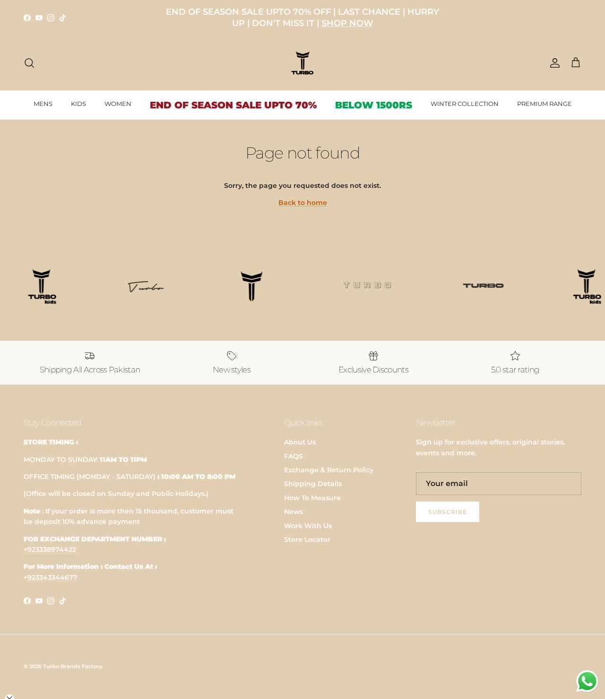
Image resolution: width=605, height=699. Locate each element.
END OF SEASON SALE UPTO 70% (233, 105)
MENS (43, 103)
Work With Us (308, 526)
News (293, 511)
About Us (300, 442)
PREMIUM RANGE (544, 103)
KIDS (78, 103)
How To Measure (312, 498)
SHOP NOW (347, 23)
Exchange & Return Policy (328, 470)
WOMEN (117, 103)
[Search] (29, 63)
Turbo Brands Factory (72, 666)
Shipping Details (313, 483)
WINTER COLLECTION (465, 103)
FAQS (293, 456)
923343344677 (52, 577)
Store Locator (307, 539)
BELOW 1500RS (373, 105)
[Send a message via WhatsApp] (587, 681)
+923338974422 (50, 549)
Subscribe (447, 511)
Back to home (302, 202)
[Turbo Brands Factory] (302, 63)
